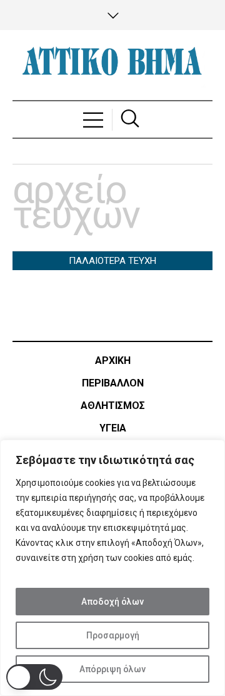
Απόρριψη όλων (112, 669)
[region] (112, 568)
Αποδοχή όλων (112, 602)
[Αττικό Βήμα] (112, 65)
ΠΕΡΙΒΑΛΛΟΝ (113, 383)
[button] (34, 677)
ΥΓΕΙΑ (112, 428)
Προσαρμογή (112, 635)
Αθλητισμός (113, 405)
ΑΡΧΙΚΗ (113, 360)
